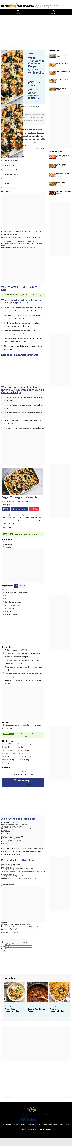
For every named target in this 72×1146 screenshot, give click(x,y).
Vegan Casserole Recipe (19, 106)
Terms (61, 1124)
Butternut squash (9, 308)
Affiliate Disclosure (27, 1126)
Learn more (12, 123)
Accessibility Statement (18, 1124)
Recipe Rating (5, 929)
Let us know (21, 784)
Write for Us (46, 1126)
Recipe (7, 46)
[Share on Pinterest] (40, 72)
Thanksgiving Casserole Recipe (27, 295)
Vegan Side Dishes (34, 106)
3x (24, 586)
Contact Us (38, 1126)
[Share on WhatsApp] (43, 72)
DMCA (67, 1124)
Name (3, 946)
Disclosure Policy (32, 1124)
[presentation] (4, 999)
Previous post (6, 1097)
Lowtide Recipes (53, 1124)
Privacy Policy (43, 1124)
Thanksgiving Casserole (36, 133)
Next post (67, 1097)
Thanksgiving (6, 106)
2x (20, 586)
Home (2, 46)
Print (32, 98)
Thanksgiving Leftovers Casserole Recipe (27, 534)
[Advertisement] (36, 27)
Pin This (35, 509)
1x (16, 586)
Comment (4, 932)
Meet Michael (7, 1124)
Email (3, 948)
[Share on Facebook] (34, 72)
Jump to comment (20, 509)
